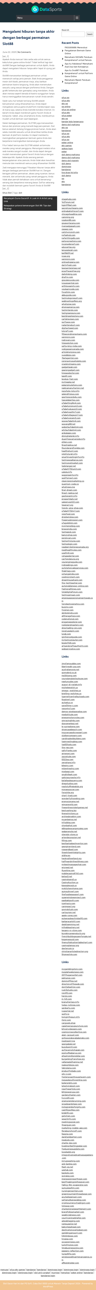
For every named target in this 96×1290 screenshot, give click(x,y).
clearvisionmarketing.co (73, 481)
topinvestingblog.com (72, 741)
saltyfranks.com (69, 750)
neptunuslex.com (70, 681)
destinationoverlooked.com (74, 1230)
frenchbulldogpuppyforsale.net (76, 936)
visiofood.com (68, 514)
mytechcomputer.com (72, 640)
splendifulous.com (70, 394)
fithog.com (67, 840)
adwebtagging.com (71, 1221)
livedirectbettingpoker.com (74, 1146)
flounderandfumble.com (73, 448)
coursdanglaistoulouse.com (75, 678)
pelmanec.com (68, 978)
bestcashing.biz (69, 810)
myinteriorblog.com (71, 526)
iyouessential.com (70, 283)
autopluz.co (67, 702)
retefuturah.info (69, 454)
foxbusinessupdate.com (73, 1149)
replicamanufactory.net (73, 388)
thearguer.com (69, 1125)
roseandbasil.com (70, 849)
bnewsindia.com (69, 529)
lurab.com (66, 634)
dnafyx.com (67, 277)
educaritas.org (68, 247)
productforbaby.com (71, 1071)
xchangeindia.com (70, 574)
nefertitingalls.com (71, 238)
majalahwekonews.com (73, 972)
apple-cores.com (69, 915)
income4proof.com (70, 244)
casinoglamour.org (70, 945)
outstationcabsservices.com (75, 568)
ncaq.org (66, 256)
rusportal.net (68, 1011)
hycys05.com (68, 1098)
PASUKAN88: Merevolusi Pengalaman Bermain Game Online (78, 50)
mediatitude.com (70, 714)
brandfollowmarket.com (73, 1212)
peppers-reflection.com (73, 1251)
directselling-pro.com (72, 628)
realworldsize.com (70, 1065)
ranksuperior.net (69, 1224)
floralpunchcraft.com (72, 1131)
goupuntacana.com (71, 223)
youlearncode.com (70, 289)
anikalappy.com (69, 433)
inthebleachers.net (71, 927)
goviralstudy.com (70, 909)
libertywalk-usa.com (71, 666)
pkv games (67, 145)
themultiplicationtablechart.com (77, 942)
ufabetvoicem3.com (71, 418)
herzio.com (67, 996)
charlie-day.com (69, 1143)
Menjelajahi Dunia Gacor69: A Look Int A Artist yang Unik (28, 200)
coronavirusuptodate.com (74, 361)
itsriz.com (66, 1020)
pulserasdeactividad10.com (74, 918)
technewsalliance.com (72, 460)
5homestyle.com (69, 954)
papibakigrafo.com (70, 900)
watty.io (65, 1014)
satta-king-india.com (72, 346)
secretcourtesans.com (72, 208)
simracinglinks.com (71, 720)
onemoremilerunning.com (74, 1101)
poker (64, 151)
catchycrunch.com (71, 232)
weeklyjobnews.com (71, 1215)
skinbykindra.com (70, 613)
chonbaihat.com (69, 825)
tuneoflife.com (69, 1254)
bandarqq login (48, 1276)
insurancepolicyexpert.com (74, 732)
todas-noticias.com (71, 1005)
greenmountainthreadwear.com (77, 1194)
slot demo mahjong (71, 154)
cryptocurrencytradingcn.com (76, 1203)
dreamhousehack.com (72, 580)
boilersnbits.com (69, 1083)
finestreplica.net (69, 445)
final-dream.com (69, 490)
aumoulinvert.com (70, 891)
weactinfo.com (69, 1119)
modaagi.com (68, 771)
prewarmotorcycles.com (73, 717)
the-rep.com (67, 747)
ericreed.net (67, 867)
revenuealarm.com (70, 631)
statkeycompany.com (72, 735)
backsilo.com (68, 1173)
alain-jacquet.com (70, 1035)
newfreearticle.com (71, 1089)
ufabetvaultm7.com (71, 412)
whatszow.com (69, 304)
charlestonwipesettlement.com (76, 1209)
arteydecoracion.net (71, 837)
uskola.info (67, 472)
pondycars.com (69, 538)
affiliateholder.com (70, 1263)
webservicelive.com (71, 649)
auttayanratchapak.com (73, 1050)
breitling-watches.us (71, 693)
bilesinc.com (67, 765)
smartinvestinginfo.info (73, 457)
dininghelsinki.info (70, 436)
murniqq (56, 1273)
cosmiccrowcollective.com (74, 1032)
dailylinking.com (69, 274)
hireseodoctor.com (70, 373)
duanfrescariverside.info (73, 439)
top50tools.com (69, 744)
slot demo (66, 163)
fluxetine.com (68, 870)
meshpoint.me (68, 1041)
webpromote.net (69, 831)
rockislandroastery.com (73, 625)
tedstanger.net (69, 466)
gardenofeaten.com (71, 1095)
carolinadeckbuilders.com (74, 738)
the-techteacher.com (72, 583)
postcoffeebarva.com (71, 1053)
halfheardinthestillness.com (75, 861)
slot (20, 193)
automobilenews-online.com (75, 586)
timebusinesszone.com (72, 1248)
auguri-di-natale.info (72, 684)
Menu (19, 17)
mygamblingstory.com (72, 969)
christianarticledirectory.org (75, 951)
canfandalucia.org (70, 559)
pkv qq (65, 103)
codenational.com (70, 619)
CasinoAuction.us (70, 882)
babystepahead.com (71, 1227)
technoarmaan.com (71, 595)
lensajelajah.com (70, 250)
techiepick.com (69, 532)
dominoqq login (55, 1270)
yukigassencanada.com (73, 349)
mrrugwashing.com (71, 1161)
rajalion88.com (69, 220)
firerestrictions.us (70, 813)
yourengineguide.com (72, 562)
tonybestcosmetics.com (73, 604)
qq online (66, 106)
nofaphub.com (68, 235)
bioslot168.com (69, 643)
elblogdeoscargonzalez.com (75, 828)
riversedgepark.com (71, 226)
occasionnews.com (71, 1242)
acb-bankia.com (69, 1164)
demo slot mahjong (71, 124)
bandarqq (66, 130)
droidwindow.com (70, 517)
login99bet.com (69, 205)
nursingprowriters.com (72, 1191)
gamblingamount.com (72, 1233)
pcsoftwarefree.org (71, 271)
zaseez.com (67, 229)
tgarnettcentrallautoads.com (75, 696)
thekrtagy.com (68, 571)
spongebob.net (69, 1044)
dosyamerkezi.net (70, 723)
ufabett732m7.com (71, 511)
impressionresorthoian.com (74, 1179)
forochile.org (68, 792)
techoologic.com (69, 544)
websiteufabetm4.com (72, 427)
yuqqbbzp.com (69, 355)
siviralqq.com (68, 1176)
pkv (63, 181)
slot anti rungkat (42, 1273)
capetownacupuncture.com (75, 1026)
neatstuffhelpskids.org (72, 786)
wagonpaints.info (70, 475)
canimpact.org (68, 906)
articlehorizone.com (71, 352)
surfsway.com (68, 322)
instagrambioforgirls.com (73, 1107)
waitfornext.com (70, 478)
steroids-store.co (70, 834)
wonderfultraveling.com (73, 798)
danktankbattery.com (72, 1137)
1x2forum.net (68, 202)
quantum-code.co (70, 484)
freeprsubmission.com (72, 520)
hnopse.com (67, 1239)
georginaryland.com (71, 846)
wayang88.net (68, 424)
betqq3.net (67, 876)
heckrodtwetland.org (72, 858)
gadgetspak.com (69, 367)
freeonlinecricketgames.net (75, 807)
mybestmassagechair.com (74, 864)
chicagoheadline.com (72, 214)
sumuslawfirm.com (70, 1188)
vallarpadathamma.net (72, 1062)
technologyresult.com (72, 298)
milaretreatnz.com (70, 768)
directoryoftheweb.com (73, 984)
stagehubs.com (69, 199)
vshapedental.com (70, 556)
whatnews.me (68, 487)
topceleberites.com (71, 400)
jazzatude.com (69, 756)
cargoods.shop (68, 1023)
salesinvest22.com (70, 502)
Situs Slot (7, 193)
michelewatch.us (70, 687)
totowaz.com (68, 1206)
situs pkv (66, 100)
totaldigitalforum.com (72, 592)
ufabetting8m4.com (71, 403)
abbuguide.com (69, 295)
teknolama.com (69, 1068)
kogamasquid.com (70, 939)
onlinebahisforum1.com (73, 211)
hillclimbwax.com (70, 1236)
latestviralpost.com (71, 1086)
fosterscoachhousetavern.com (76, 1077)
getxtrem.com (68, 1116)
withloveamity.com (71, 286)
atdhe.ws (66, 855)
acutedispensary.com (72, 1197)
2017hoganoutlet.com (72, 975)
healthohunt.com (70, 451)
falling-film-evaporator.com (75, 1185)
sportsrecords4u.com (72, 397)
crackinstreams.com (71, 364)
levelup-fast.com (70, 379)
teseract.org (67, 505)
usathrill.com (68, 553)
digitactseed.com (70, 328)
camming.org (68, 217)
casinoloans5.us (69, 879)
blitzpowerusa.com (70, 1092)
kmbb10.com (67, 1113)
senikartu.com (68, 1008)
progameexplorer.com (72, 622)
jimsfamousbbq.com (71, 663)
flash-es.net (67, 1167)
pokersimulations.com (72, 385)
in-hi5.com (67, 999)
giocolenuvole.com (70, 280)
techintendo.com (70, 310)
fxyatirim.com (68, 292)
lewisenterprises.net (71, 268)
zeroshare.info (68, 762)
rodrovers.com (68, 340)
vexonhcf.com (68, 708)
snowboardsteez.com (72, 1104)
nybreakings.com (70, 565)
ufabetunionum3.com (72, 406)
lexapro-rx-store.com (72, 930)
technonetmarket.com (72, 463)
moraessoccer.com (70, 789)
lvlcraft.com (67, 331)
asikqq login (67, 148)
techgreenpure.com (71, 313)
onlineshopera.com (70, 262)
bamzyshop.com (69, 535)
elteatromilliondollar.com (73, 1056)
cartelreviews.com (70, 319)
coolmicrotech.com (71, 577)
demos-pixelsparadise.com (74, 711)
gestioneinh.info (69, 496)
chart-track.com (69, 795)
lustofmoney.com (70, 1245)
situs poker (67, 115)
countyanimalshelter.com (74, 1218)
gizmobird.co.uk (69, 672)
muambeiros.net (69, 819)
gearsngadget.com (71, 370)
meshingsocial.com (71, 1122)
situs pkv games (17, 1270)
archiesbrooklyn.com (71, 816)
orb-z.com (66, 1074)
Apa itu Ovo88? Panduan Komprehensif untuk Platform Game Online (79, 73)
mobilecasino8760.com (72, 873)
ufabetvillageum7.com (72, 415)
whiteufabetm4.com (71, 430)
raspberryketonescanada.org (75, 547)
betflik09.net (68, 253)
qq (63, 178)
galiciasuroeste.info (71, 777)
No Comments (24, 52)
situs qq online (69, 109)
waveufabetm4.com (71, 421)
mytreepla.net (68, 382)
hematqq (65, 1273)
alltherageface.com (71, 616)
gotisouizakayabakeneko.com (75, 1038)
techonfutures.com (71, 541)
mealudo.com (68, 1140)
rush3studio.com (70, 990)
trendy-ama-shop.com (72, 508)
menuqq (4, 1270)
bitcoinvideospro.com (72, 1029)
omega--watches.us (71, 690)
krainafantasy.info (70, 1002)
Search (65, 30)
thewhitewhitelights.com (74, 852)
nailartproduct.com (71, 325)
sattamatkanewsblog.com (74, 1200)
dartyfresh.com (69, 265)
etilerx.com (67, 442)
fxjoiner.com (68, 610)
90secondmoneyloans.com (74, 334)
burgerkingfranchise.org (73, 1059)
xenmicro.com (68, 259)
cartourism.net (69, 912)
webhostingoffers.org (72, 301)
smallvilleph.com (69, 774)
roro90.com (67, 993)
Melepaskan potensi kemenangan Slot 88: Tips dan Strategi (27, 207)
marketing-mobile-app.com (74, 1128)
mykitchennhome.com (72, 888)
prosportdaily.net (70, 499)
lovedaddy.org (68, 1152)
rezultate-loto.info (70, 391)
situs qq (65, 97)
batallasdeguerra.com (72, 780)
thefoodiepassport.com (73, 894)
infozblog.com (68, 822)
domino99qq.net (69, 981)
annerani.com (68, 753)
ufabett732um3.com (71, 469)
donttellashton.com (71, 987)
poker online (67, 142)
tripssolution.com (70, 343)
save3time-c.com (70, 705)
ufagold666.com (69, 523)
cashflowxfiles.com (71, 1110)
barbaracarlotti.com (71, 921)
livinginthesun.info (71, 1017)
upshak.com (67, 1170)
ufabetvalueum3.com (72, 409)
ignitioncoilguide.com (72, 637)
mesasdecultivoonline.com (74, 1080)
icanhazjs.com (68, 903)
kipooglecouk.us (69, 885)
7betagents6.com (70, 358)
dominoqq (66, 166)
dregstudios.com (70, 783)
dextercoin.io (68, 948)
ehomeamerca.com (71, 307)
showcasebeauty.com (72, 729)
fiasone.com (67, 1134)
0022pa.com (67, 759)
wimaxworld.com (70, 804)
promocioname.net (70, 801)
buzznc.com (67, 607)
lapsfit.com (67, 376)
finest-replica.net (70, 493)
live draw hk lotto (70, 172)
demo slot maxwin (70, 160)
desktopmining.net (70, 924)
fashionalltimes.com (71, 589)
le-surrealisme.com (71, 726)
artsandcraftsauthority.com (75, 646)
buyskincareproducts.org (73, 933)
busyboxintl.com (69, 1047)
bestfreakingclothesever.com (75, 1182)
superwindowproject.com (74, 897)
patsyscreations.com (71, 241)
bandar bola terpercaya (72, 121)
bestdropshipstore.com (72, 316)
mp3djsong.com (69, 675)
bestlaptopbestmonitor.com (75, 843)
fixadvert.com (68, 699)
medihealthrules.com (72, 550)
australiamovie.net (70, 669)
